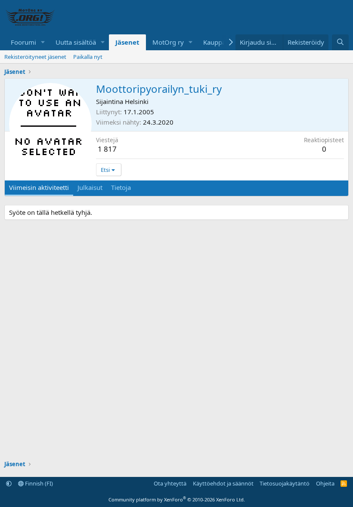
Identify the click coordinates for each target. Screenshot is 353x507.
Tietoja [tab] (121, 187)
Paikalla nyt (87, 57)
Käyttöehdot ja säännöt (223, 483)
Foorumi (23, 42)
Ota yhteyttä (170, 483)
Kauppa (214, 42)
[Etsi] (340, 42)
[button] (43, 42)
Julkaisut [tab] (89, 187)
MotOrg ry (168, 42)
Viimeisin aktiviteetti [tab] (39, 187)
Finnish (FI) (38, 483)
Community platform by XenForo (176, 499)
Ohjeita (325, 483)
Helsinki (137, 101)
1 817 (107, 149)
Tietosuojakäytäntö (285, 483)
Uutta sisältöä (76, 42)
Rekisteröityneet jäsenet (35, 57)
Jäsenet (127, 42)
